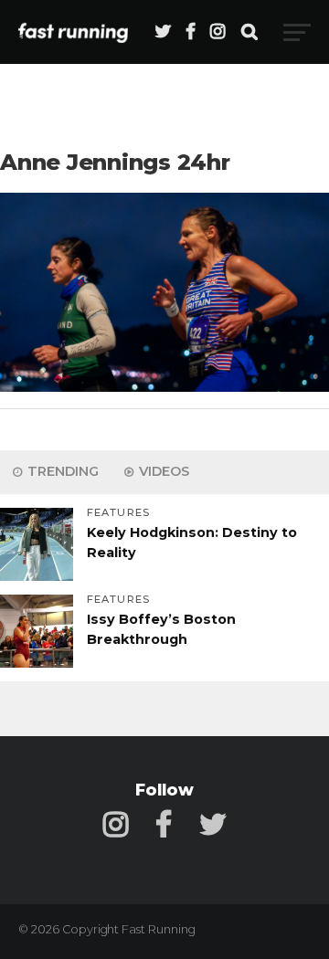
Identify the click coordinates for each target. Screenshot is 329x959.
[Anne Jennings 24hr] (164, 386)
